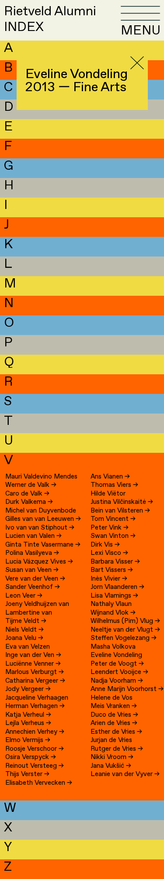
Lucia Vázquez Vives (39, 561)
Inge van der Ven (33, 655)
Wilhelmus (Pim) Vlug (125, 621)
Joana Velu (24, 638)
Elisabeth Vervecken (38, 783)
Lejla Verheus (28, 723)
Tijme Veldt (25, 621)
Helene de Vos (112, 698)
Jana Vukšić (111, 766)
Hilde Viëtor (108, 493)
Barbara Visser (115, 561)
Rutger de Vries (117, 749)
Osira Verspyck (30, 757)
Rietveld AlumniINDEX (50, 19)
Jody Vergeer (28, 689)
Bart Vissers (112, 570)
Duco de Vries (114, 715)
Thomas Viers (114, 485)
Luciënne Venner (33, 664)
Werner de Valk (30, 485)
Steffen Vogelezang (124, 638)
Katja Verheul (28, 715)
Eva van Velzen (27, 647)
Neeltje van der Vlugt (125, 630)
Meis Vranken (114, 706)
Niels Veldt (24, 630)
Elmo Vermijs (27, 740)
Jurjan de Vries (111, 740)
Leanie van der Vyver (125, 774)
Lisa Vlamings (114, 596)
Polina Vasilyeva (32, 553)
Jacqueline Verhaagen (36, 698)
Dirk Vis (105, 544)
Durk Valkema (29, 502)
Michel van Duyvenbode (40, 510)
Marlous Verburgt (34, 672)
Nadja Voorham (117, 681)
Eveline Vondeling (116, 655)
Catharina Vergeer (35, 681)
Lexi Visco (109, 553)
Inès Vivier (109, 579)
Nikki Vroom (112, 757)
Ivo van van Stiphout (39, 527)
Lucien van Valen (33, 536)
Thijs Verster (27, 774)
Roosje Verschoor (34, 749)
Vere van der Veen (35, 579)
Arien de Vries (114, 723)
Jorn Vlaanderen (117, 587)
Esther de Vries (116, 732)
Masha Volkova (113, 647)
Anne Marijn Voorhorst (127, 689)
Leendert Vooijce (119, 672)
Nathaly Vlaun (111, 604)
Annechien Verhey (34, 732)
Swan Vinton (113, 536)
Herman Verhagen (35, 706)
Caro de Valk (27, 493)
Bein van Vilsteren (120, 510)
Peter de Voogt (117, 664)
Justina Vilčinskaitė (122, 502)
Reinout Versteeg (34, 766)
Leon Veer (23, 596)
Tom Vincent (113, 519)
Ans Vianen (110, 476)
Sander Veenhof (32, 587)
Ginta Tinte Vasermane (42, 544)
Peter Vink (110, 527)
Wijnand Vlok (113, 613)
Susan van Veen (32, 570)
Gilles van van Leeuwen (43, 519)
